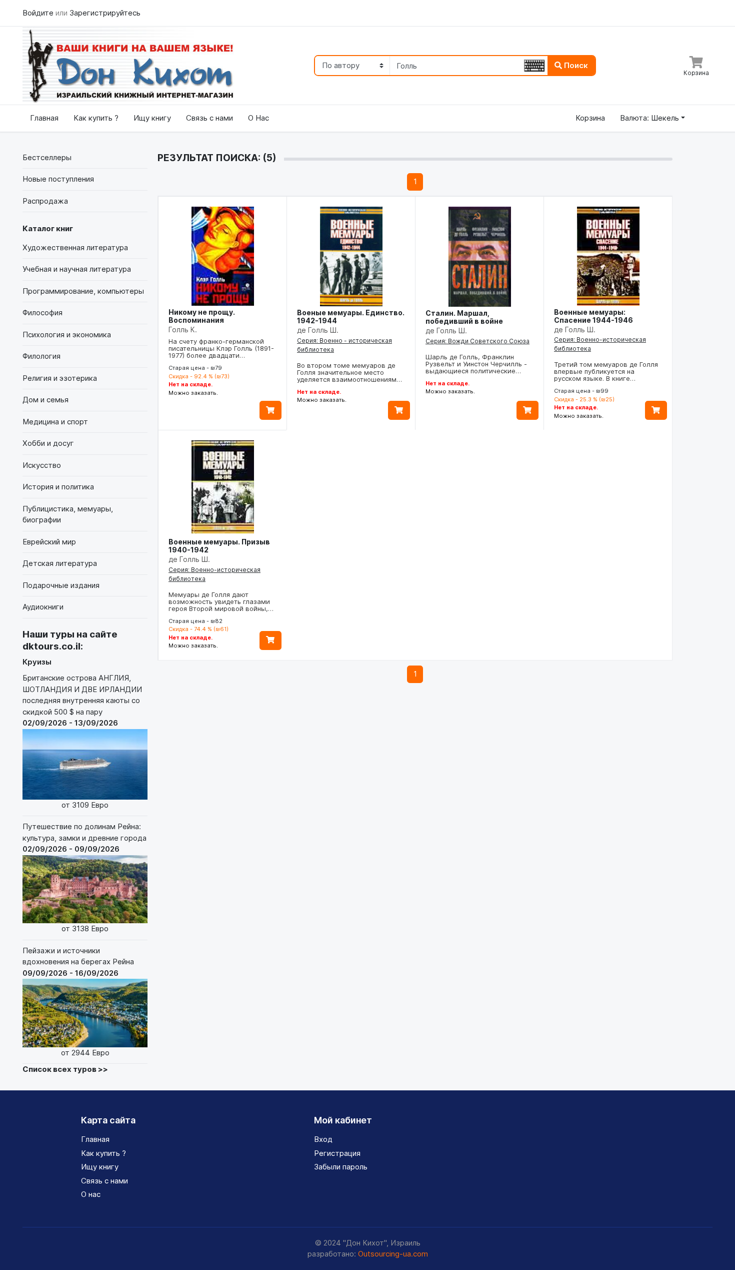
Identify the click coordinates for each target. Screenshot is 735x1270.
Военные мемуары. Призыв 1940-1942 (219, 545)
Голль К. (182, 329)
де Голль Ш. (317, 330)
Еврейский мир (49, 541)
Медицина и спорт (55, 421)
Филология (41, 356)
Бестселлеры (47, 157)
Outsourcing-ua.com (393, 1253)
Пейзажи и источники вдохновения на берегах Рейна (78, 1001)
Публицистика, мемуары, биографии (67, 514)
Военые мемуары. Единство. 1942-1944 (350, 316)
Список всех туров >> (65, 1069)
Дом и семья (45, 399)
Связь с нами (209, 118)
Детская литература (59, 563)
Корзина (590, 118)
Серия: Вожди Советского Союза (478, 341)
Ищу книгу (152, 118)
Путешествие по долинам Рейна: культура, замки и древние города (84, 877)
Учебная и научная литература (76, 269)
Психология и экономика (66, 334)
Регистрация (337, 1153)
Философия (42, 312)
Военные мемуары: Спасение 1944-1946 (593, 316)
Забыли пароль (341, 1166)
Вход (323, 1139)
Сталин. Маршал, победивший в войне (464, 317)
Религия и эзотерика (59, 378)
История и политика (58, 486)
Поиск (575, 65)
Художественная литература (75, 247)
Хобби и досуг (48, 443)
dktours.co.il (51, 646)
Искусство (41, 465)
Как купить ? (96, 118)
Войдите (39, 13)
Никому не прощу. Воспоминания (201, 316)
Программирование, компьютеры (83, 291)
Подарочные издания (61, 585)
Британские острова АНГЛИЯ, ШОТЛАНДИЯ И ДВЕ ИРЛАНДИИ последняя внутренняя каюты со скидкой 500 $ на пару (82, 741)
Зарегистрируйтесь (105, 13)
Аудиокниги (43, 606)
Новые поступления (58, 179)
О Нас (258, 118)
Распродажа (45, 201)
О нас (90, 1194)
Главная (44, 118)
